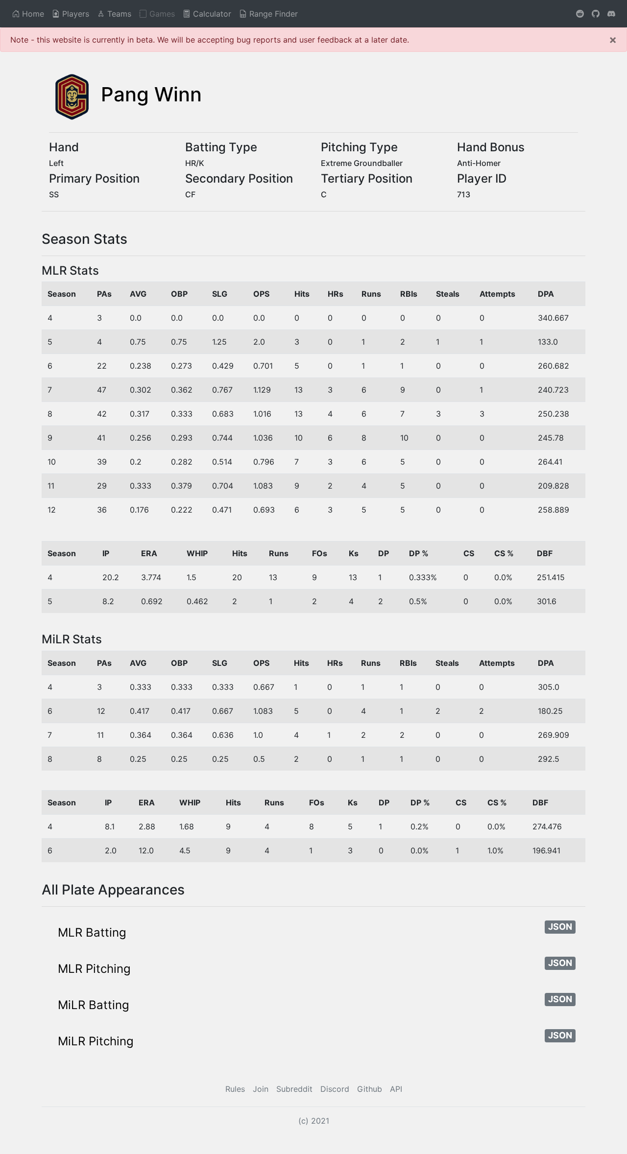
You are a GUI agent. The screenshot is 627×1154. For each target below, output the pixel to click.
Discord (334, 1089)
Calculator (211, 14)
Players (74, 14)
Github (369, 1089)
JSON (560, 926)
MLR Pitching (94, 969)
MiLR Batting (93, 1005)
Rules (235, 1089)
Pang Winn (151, 94)
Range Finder (272, 14)
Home (32, 14)
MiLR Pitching (96, 1041)
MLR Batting (92, 932)
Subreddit (294, 1089)
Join (260, 1089)
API (396, 1089)
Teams (118, 14)
